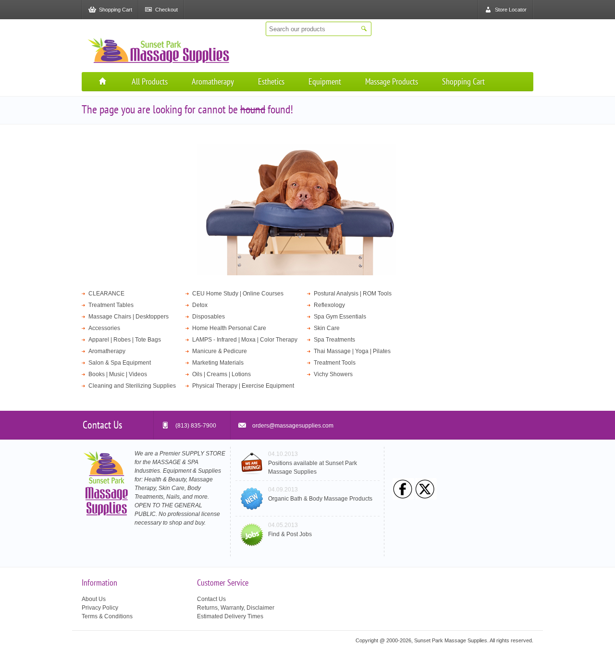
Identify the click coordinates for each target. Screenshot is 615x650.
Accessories (104, 328)
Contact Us (211, 599)
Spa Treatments (334, 339)
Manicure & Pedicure (219, 351)
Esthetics (271, 81)
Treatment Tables (111, 305)
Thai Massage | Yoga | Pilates (352, 351)
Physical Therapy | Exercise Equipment (243, 385)
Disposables (208, 316)
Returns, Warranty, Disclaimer (235, 607)
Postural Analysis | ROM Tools (353, 293)
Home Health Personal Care (229, 328)
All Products (150, 81)
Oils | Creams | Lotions (221, 374)
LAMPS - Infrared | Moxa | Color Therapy (244, 339)
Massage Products (391, 81)
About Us (94, 599)
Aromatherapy (213, 81)
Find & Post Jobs (290, 534)
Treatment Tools (335, 362)
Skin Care (327, 328)
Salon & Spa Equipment (119, 362)
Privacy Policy (100, 607)
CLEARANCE (106, 293)
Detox (200, 305)
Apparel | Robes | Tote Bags (124, 339)
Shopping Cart (463, 81)
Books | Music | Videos (117, 374)
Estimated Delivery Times (230, 616)
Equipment (324, 81)
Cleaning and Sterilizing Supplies (132, 385)
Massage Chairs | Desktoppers (128, 316)
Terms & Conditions (107, 616)
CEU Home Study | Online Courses (237, 293)
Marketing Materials (218, 362)
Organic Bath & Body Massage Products (320, 498)
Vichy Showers (333, 374)
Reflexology (329, 305)
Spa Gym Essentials (340, 316)
